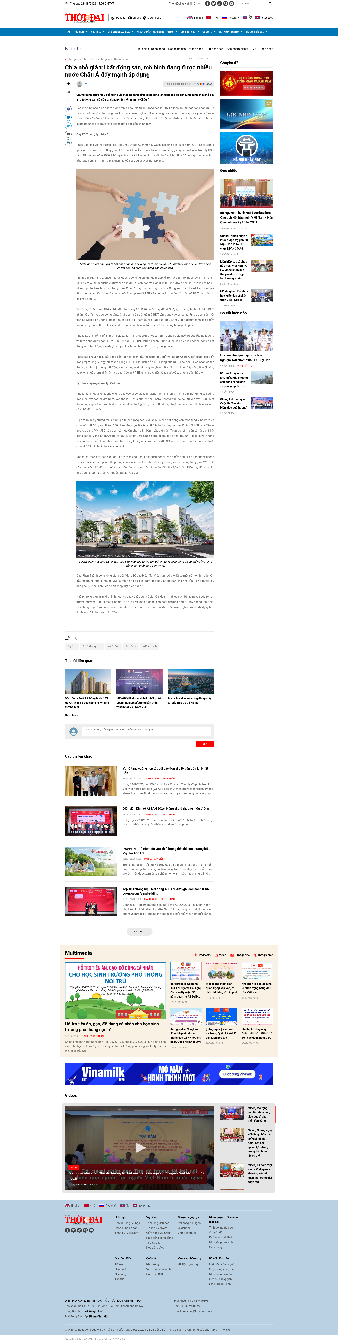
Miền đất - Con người (222, 1264)
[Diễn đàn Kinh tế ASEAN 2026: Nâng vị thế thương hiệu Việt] (91, 821)
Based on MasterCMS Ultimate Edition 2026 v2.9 (95, 1339)
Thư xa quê (153, 1242)
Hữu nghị (79, 32)
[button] (139, 1147)
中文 (215, 17)
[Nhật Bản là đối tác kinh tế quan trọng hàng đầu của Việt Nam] (257, 971)
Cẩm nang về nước (158, 1233)
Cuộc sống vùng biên (222, 1269)
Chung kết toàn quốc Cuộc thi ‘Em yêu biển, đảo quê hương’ (233, 403)
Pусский (233, 17)
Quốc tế (207, 32)
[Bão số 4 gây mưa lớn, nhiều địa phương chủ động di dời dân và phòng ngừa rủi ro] (262, 377)
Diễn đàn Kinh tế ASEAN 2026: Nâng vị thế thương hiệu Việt (165, 808)
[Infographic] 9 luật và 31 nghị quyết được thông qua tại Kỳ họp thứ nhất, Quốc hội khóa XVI (185, 1036)
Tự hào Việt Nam (156, 1228)
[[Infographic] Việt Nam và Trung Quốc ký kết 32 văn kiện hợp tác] (221, 1016)
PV (86, 83)
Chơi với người (187, 1233)
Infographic (265, 955)
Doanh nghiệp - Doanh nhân (185, 49)
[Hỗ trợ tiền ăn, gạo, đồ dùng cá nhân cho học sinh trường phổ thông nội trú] (115, 990)
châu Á (131, 646)
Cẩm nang (215, 1247)
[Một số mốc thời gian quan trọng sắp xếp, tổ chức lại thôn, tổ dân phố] (221, 971)
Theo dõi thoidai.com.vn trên (180, 83)
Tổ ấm (119, 1264)
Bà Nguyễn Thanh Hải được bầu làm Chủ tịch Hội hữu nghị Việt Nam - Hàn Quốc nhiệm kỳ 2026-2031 (246, 217)
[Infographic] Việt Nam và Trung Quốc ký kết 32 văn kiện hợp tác (221, 1033)
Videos (137, 17)
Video (222, 955)
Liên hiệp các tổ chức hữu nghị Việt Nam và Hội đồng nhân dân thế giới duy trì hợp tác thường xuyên (233, 270)
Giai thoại (184, 1228)
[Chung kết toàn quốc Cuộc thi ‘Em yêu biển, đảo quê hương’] (262, 403)
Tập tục (119, 1279)
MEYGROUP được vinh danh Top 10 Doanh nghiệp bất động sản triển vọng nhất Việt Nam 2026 (138, 703)
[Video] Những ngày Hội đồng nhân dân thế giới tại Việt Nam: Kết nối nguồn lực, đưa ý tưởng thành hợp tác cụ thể (260, 1143)
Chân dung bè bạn (126, 1228)
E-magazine (242, 955)
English (198, 17)
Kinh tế (73, 49)
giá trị (72, 646)
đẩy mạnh (150, 646)
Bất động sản (215, 49)
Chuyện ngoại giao (119, 32)
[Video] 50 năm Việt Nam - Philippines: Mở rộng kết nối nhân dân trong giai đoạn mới (260, 1173)
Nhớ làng (120, 1274)
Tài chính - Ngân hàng (151, 49)
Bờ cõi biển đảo (255, 32)
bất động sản (92, 646)
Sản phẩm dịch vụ (238, 49)
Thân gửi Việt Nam (126, 1233)
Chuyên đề (229, 63)
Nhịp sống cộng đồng (159, 1237)
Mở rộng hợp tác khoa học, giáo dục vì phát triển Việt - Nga (234, 296)
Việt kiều (96, 32)
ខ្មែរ (250, 18)
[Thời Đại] (84, 17)
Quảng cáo (154, 17)
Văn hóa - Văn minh (158, 1269)
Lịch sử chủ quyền (220, 1279)
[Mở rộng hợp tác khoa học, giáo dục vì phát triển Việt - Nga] (262, 295)
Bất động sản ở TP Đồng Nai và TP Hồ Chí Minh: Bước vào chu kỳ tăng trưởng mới (87, 703)
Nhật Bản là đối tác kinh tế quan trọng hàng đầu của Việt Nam (257, 988)
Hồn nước (121, 1269)
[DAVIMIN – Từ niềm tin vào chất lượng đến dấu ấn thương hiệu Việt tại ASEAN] (91, 861)
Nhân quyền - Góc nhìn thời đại (155, 32)
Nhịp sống (152, 1264)
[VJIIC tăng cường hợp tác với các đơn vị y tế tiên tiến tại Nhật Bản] (91, 781)
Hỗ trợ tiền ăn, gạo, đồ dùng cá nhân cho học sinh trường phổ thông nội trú (112, 1026)
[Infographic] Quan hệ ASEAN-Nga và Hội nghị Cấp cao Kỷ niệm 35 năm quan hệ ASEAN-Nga (185, 990)
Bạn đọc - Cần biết (153, 859)
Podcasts (205, 955)
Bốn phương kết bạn (127, 1223)
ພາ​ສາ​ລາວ (267, 18)
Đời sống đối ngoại (189, 1223)
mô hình (114, 646)
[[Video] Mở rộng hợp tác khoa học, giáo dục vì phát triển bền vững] (232, 1113)
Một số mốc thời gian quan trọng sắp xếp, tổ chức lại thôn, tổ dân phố (221, 988)
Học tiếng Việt (155, 1247)
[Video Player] (139, 1148)
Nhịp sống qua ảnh (94, 1036)
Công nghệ (266, 49)
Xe (254, 49)
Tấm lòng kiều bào (157, 1223)
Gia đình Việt (188, 32)
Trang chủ (74, 59)
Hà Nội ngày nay (188, 1264)
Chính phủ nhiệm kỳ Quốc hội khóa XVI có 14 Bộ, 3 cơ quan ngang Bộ (257, 1033)
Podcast (121, 17)
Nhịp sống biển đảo (221, 1274)
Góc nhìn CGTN (155, 1274)
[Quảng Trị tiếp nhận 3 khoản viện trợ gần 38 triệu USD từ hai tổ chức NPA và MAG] (262, 240)
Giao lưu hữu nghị (220, 1284)
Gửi (205, 744)
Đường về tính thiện (221, 1237)
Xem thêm (139, 931)
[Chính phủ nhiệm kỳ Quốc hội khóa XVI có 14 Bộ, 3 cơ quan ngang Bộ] (257, 1016)
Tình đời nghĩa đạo (221, 1227)
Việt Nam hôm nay (229, 32)
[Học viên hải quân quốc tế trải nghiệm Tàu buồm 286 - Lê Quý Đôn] (246, 336)
